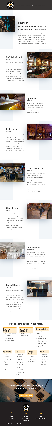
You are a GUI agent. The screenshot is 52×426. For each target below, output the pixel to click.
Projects (18, 5)
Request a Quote (34, 5)
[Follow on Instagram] (46, 424)
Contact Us (43, 5)
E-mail (40, 416)
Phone (11, 416)
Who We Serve (28, 5)
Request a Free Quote (26, 395)
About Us (39, 5)
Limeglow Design (19, 423)
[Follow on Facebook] (44, 424)
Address (26, 416)
